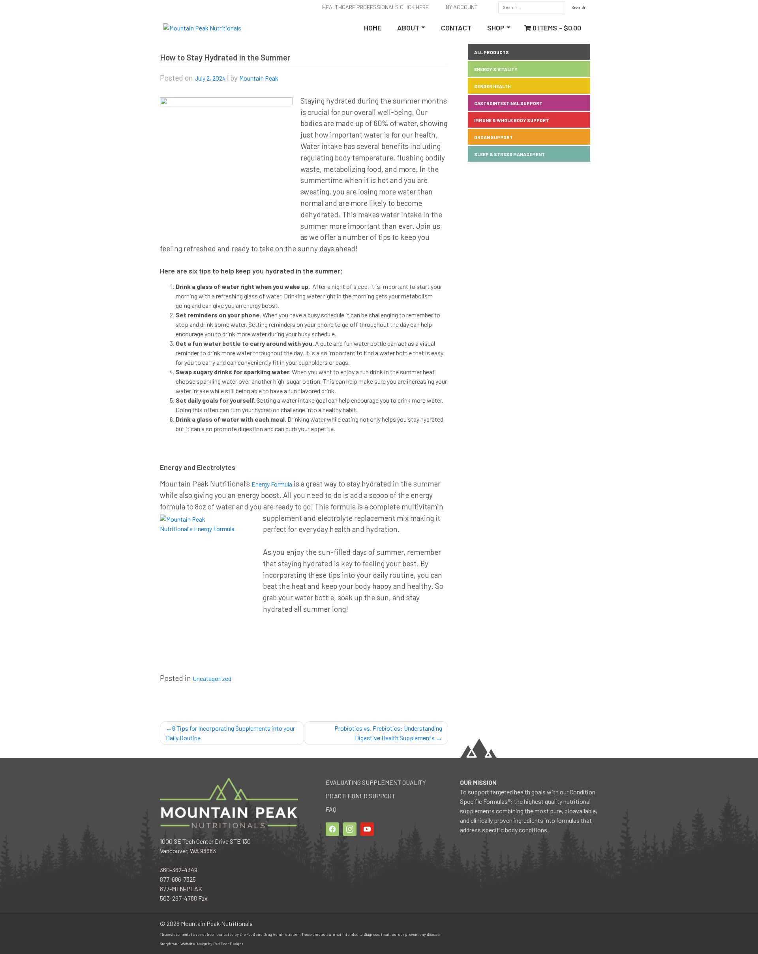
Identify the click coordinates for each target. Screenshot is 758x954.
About (408, 27)
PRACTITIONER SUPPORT (360, 795)
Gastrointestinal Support (508, 103)
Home (372, 27)
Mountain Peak (258, 78)
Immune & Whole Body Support (511, 120)
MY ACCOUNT (462, 7)
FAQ (331, 809)
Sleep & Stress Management (509, 154)
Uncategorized (212, 678)
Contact (456, 27)
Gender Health (492, 86)
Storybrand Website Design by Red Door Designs (201, 943)
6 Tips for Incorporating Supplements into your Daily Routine (230, 732)
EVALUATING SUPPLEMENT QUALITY (376, 782)
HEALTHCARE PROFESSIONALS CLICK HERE (375, 7)
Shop (496, 27)
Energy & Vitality (496, 69)
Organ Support (493, 137)
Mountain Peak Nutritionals (217, 923)
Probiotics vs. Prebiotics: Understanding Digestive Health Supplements (388, 732)
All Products (491, 52)
